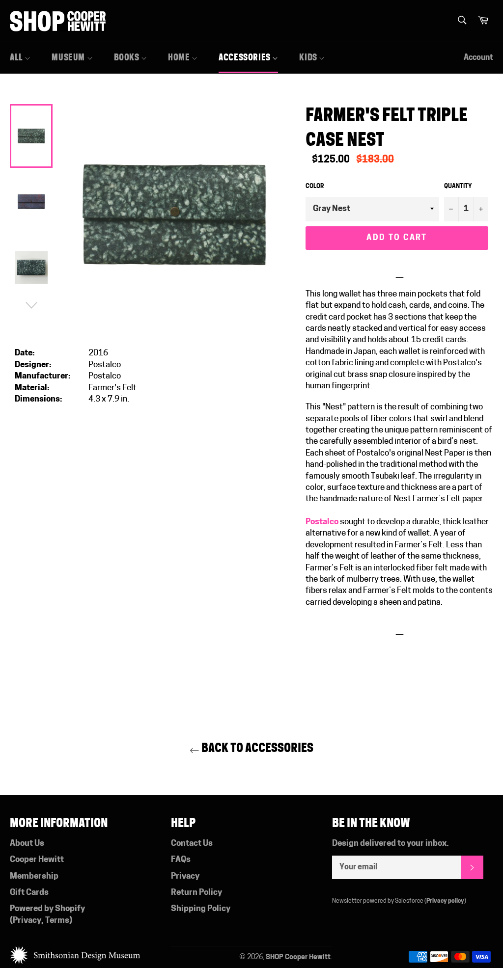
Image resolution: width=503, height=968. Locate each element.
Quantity (458, 186)
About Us (27, 843)
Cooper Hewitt (37, 860)
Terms (57, 920)
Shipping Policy (200, 909)
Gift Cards (29, 892)
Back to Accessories (256, 748)
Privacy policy (445, 901)
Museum (69, 57)
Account (478, 58)
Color (315, 186)
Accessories (245, 57)
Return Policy (196, 892)
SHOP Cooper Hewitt (298, 957)
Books (127, 57)
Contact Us (192, 843)
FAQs (181, 860)
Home (180, 57)
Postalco (323, 522)
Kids (309, 57)
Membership (34, 876)
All (17, 57)
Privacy (27, 920)
